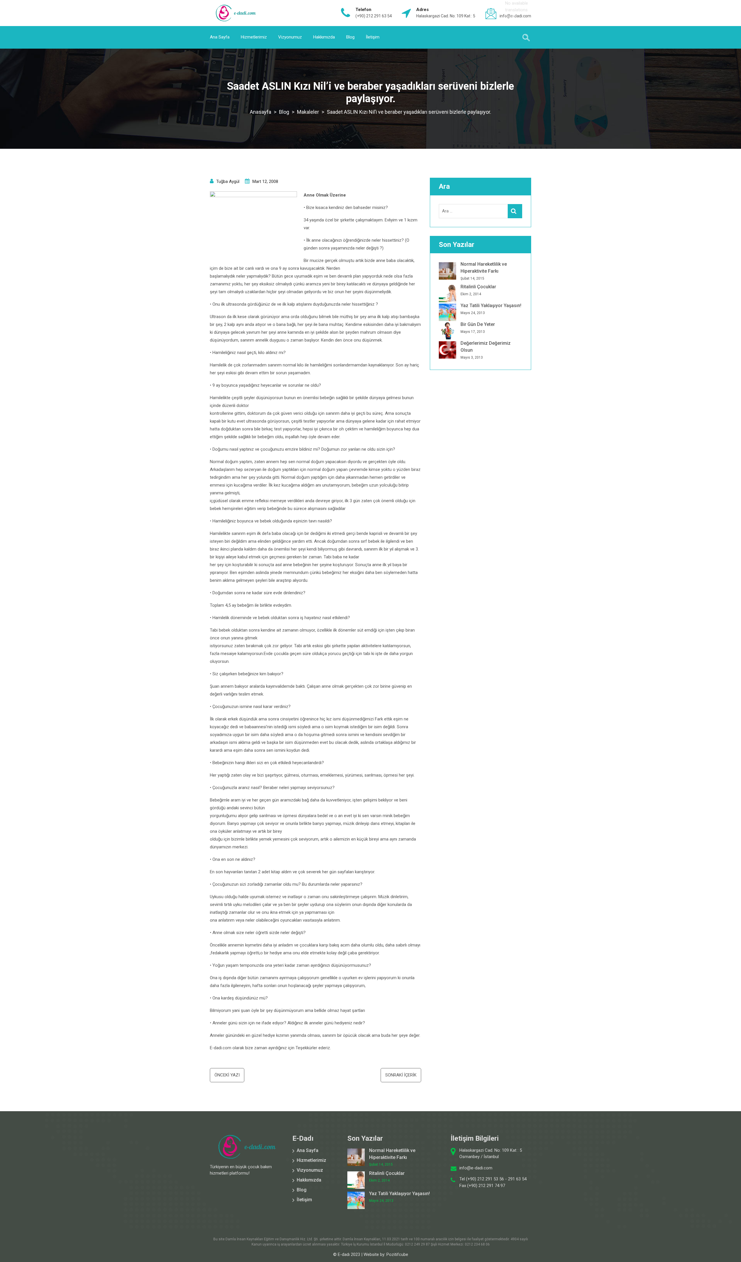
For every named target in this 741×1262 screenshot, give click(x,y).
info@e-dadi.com (475, 1168)
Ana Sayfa (220, 37)
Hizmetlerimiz (254, 37)
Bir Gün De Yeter (478, 324)
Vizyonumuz (290, 37)
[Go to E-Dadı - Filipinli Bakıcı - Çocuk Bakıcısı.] (260, 112)
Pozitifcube (397, 1254)
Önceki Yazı (227, 1075)
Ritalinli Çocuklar (478, 286)
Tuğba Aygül (227, 181)
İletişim (372, 37)
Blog (350, 37)
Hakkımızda (324, 37)
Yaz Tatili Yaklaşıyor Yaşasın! (491, 305)
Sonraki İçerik (401, 1075)
